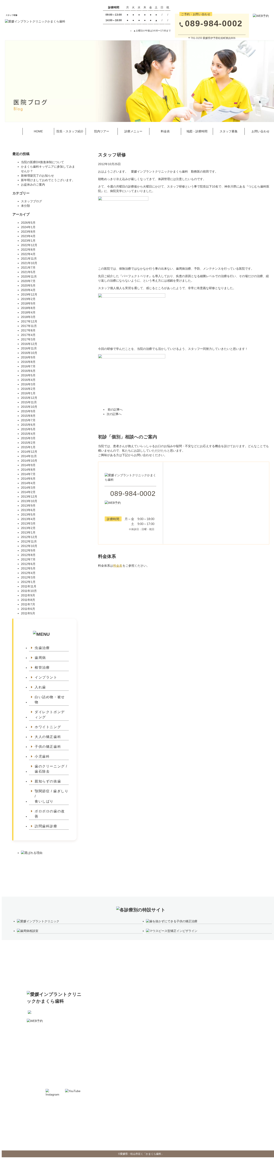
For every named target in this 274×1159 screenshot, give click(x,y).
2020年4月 (28, 290)
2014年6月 (28, 478)
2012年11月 (29, 541)
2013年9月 (28, 505)
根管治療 (42, 667)
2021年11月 (29, 258)
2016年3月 (28, 384)
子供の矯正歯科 (48, 746)
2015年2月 (28, 442)
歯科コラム (253, 998)
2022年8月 (28, 249)
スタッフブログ (31, 201)
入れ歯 (40, 687)
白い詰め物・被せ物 (50, 699)
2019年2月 (28, 299)
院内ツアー (101, 131)
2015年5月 (28, 429)
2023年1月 (28, 240)
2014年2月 (28, 492)
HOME (38, 131)
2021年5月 (28, 272)
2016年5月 (28, 375)
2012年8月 (28, 555)
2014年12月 (29, 451)
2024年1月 (28, 227)
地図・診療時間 (196, 131)
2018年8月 (28, 308)
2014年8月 (28, 469)
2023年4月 (28, 236)
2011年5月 (28, 613)
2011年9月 (28, 595)
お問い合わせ (125, 1031)
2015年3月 (28, 438)
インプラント (46, 677)
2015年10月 (29, 406)
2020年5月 (28, 285)
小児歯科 (42, 756)
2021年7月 (28, 267)
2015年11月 (29, 402)
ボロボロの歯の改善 (50, 813)
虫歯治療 (42, 648)
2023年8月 (28, 231)
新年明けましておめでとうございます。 (48, 180)
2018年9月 (28, 303)
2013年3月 (28, 523)
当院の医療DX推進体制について (42, 162)
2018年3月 (28, 317)
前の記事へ (115, 409)
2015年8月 (28, 415)
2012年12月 (29, 537)
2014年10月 (29, 460)
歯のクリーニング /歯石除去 (51, 768)
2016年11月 (29, 348)
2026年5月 (28, 222)
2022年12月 (29, 245)
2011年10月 (29, 591)
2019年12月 (29, 294)
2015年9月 (28, 411)
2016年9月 (28, 357)
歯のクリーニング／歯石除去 (211, 1018)
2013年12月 (29, 496)
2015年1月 (28, 447)
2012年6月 (28, 564)
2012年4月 (28, 573)
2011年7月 (28, 604)
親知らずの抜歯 (48, 781)
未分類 (25, 205)
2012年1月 (28, 582)
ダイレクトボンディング (50, 714)
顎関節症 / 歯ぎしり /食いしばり (51, 796)
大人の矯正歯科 (48, 737)
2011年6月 (28, 609)
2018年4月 (28, 312)
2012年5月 (28, 568)
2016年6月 (28, 371)
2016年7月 (28, 366)
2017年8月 (28, 330)
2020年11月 (29, 276)
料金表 (165, 131)
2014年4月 (28, 483)
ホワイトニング (48, 727)
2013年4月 (28, 519)
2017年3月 (28, 339)
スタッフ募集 (229, 131)
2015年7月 (28, 420)
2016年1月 (28, 393)
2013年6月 (28, 510)
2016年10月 (29, 353)
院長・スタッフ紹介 (70, 131)
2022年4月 (28, 254)
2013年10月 (29, 501)
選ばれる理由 (254, 991)
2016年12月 (29, 344)
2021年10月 (29, 263)
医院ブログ (253, 1005)
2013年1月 (28, 532)
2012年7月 (28, 559)
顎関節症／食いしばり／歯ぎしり (214, 1031)
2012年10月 (29, 546)
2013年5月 (28, 514)
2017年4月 (28, 335)
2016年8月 (28, 362)
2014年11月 (29, 456)
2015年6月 (28, 424)
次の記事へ (114, 414)
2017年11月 (29, 326)
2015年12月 (29, 397)
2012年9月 (28, 550)
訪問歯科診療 (46, 826)
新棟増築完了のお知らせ (37, 175)
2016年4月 (28, 379)
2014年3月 (28, 487)
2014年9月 (28, 465)
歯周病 (40, 657)
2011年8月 (28, 600)
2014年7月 (28, 474)
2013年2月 (28, 528)
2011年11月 (28, 586)
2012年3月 (28, 577)
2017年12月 (29, 321)
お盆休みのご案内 (33, 184)
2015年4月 (28, 433)
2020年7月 (28, 281)
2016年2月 (28, 388)
